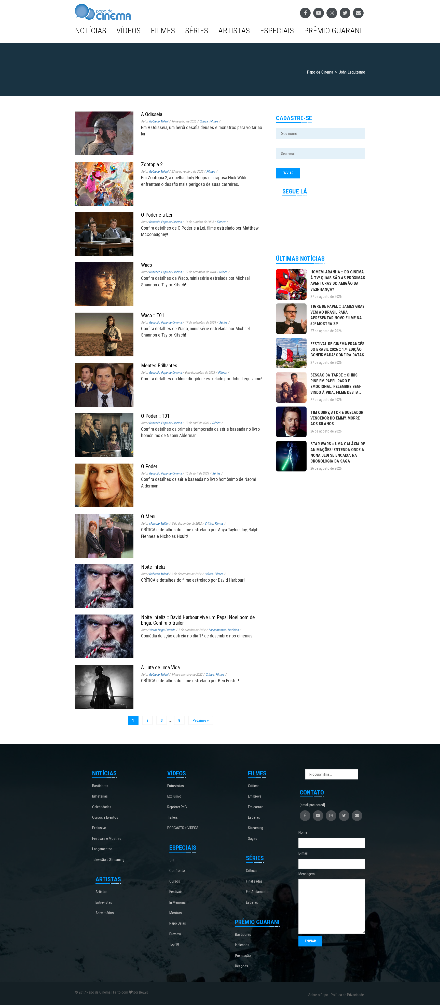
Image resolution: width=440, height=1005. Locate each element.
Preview (175, 934)
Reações (241, 966)
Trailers (172, 817)
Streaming (255, 828)
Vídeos (128, 30)
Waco (146, 265)
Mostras (175, 913)
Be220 (143, 992)
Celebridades (101, 807)
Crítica (203, 121)
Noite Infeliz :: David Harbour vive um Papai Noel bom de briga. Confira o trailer (198, 620)
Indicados (242, 945)
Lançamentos (217, 630)
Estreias (254, 817)
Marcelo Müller (159, 523)
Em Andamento (257, 891)
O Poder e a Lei (156, 215)
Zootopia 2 (152, 164)
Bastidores (100, 786)
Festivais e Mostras (106, 838)
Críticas (253, 786)
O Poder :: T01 (155, 416)
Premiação (243, 955)
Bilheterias (100, 796)
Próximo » (201, 720)
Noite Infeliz (153, 567)
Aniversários (104, 913)
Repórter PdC (177, 807)
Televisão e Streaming (108, 859)
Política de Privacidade (347, 995)
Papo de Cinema (99, 992)
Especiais (277, 30)
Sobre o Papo (318, 995)
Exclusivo (99, 828)
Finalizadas (254, 881)
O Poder (149, 466)
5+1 (172, 860)
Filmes (163, 30)
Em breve (254, 796)
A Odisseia (151, 114)
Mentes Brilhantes (159, 365)
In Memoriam (178, 902)
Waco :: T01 (152, 315)
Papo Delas (177, 923)
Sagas (252, 838)
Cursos (174, 881)
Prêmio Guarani (333, 30)
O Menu (149, 516)
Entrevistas (103, 902)
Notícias (90, 30)
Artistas (234, 30)
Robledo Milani (158, 121)
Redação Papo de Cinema (165, 222)
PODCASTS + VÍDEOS (182, 828)
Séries (196, 30)
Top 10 (174, 944)
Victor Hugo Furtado (162, 630)
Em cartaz (255, 807)
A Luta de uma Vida (160, 667)
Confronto (177, 870)
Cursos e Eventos (105, 817)
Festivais (176, 891)
